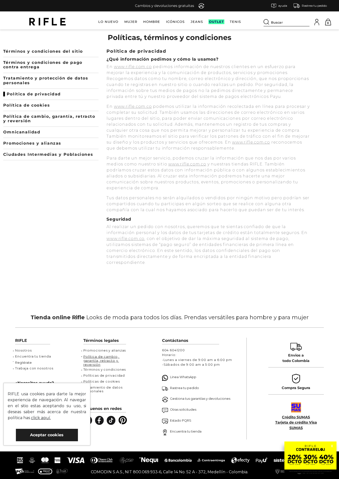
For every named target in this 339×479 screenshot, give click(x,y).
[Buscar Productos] (267, 22)
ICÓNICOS (175, 22)
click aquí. (41, 417)
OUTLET (216, 22)
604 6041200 (173, 350)
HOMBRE (151, 22)
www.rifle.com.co (133, 66)
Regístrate (23, 362)
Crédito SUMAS (296, 417)
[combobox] (286, 21)
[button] (279, 5)
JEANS (197, 22)
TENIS (235, 22)
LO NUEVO (108, 22)
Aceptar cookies (47, 435)
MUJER (130, 22)
